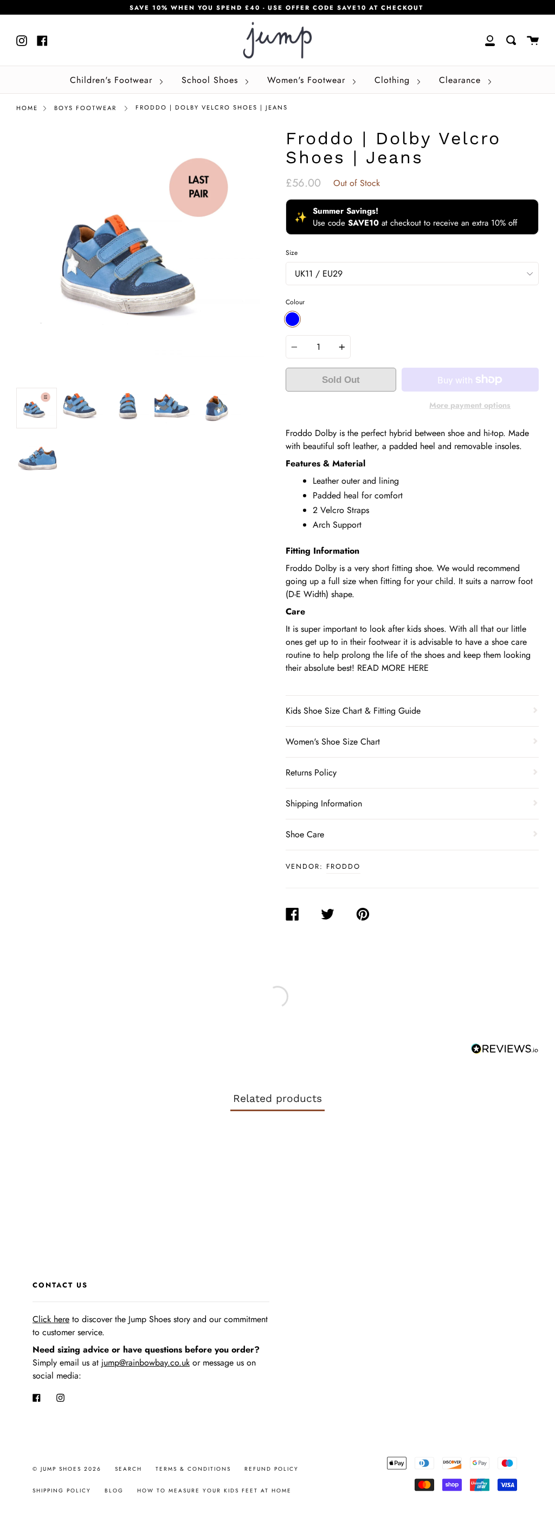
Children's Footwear (113, 80)
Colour (295, 302)
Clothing (394, 80)
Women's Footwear (308, 80)
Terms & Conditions (193, 1469)
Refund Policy (271, 1469)
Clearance (461, 80)
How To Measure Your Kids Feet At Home (214, 1490)
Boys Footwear (85, 108)
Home (27, 108)
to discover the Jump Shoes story (111, 1319)
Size (292, 253)
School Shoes (211, 80)
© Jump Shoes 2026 (67, 1469)
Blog (114, 1490)
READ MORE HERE (393, 668)
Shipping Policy (62, 1490)
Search (128, 1469)
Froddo (343, 866)
